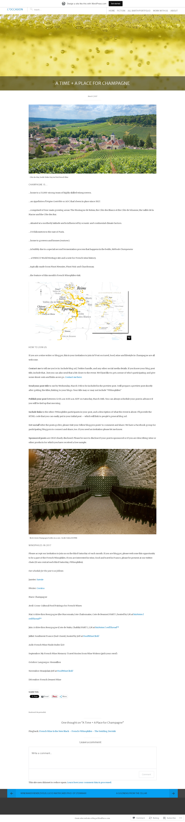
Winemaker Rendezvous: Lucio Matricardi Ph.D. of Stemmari (53, 793)
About (174, 10)
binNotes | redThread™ (107, 627)
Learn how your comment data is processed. (89, 782)
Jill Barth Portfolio (139, 10)
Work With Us (160, 10)
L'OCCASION (15, 9)
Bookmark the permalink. (37, 712)
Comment (146, 774)
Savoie (40, 579)
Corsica (40, 588)
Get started (115, 3)
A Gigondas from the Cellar (131, 793)
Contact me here (73, 377)
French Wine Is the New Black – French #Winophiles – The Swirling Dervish (77, 731)
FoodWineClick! (91, 636)
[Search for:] (43, 9)
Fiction (121, 10)
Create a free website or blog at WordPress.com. (92, 818)
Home (112, 10)
